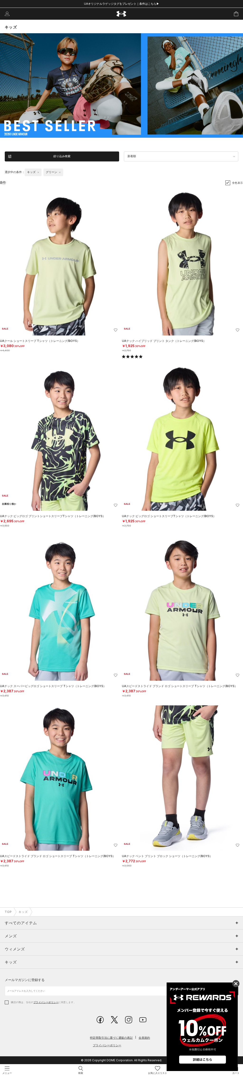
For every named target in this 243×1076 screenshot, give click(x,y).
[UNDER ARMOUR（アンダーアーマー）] (121, 13)
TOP (8, 912)
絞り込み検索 (61, 156)
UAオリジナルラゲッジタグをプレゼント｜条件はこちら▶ (121, 3)
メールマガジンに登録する (25, 980)
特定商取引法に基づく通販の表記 (111, 1037)
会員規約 (144, 1037)
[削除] (38, 172)
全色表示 (237, 182)
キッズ (23, 912)
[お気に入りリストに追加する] (115, 330)
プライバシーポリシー (45, 1002)
